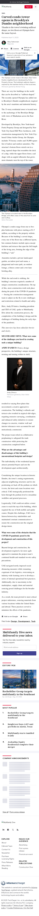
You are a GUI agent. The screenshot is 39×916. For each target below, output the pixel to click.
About (4, 843)
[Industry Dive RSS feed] (17, 830)
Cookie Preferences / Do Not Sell (20, 908)
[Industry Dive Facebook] (8, 830)
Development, (24, 621)
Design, (14, 621)
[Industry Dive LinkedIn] (3, 830)
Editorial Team (7, 846)
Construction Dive (26, 867)
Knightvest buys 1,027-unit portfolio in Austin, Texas (20, 725)
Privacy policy (6, 905)
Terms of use (18, 905)
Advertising (23, 845)
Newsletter (6, 853)
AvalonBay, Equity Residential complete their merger (21, 744)
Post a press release (17, 812)
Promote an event (26, 854)
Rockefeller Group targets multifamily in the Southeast (18, 693)
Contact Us (6, 849)
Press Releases (7, 862)
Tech (33, 621)
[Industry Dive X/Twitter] (13, 830)
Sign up (28, 7)
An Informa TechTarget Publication (19, 2)
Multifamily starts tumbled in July (21, 734)
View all (5, 812)
